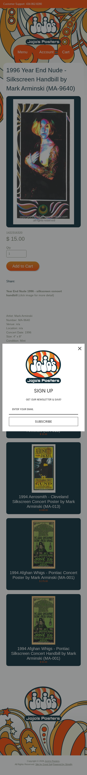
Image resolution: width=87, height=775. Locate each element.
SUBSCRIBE (43, 421)
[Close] (80, 348)
